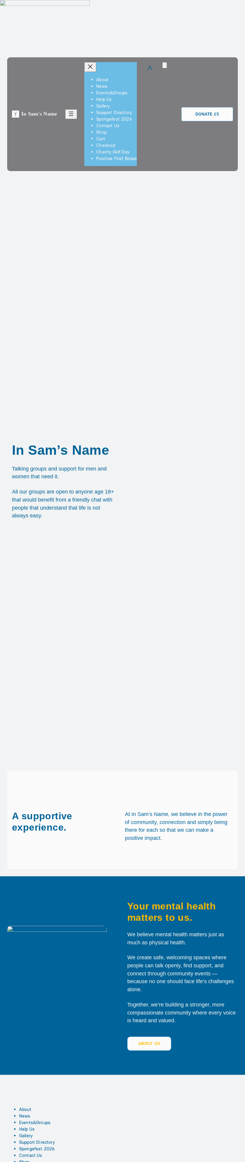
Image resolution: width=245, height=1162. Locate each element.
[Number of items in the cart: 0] (164, 65)
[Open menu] (71, 114)
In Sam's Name (39, 114)
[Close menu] (90, 67)
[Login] (149, 67)
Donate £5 (207, 114)
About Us (149, 1043)
